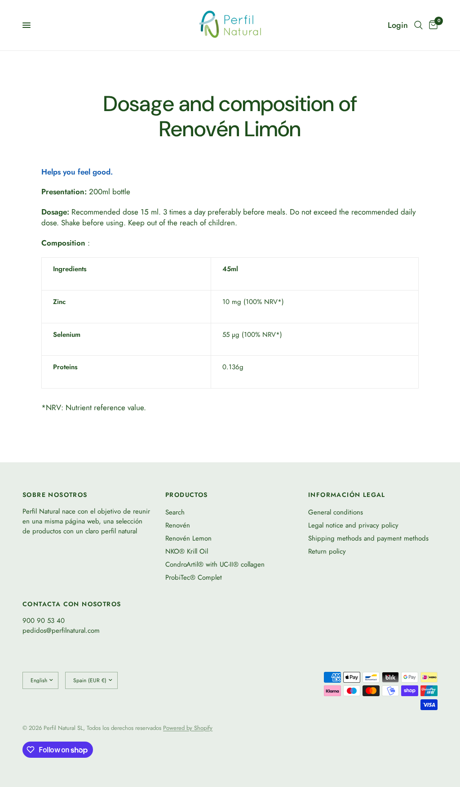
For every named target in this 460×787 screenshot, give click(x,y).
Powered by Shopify (187, 728)
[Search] (418, 25)
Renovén (177, 525)
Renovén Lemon (188, 538)
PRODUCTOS (186, 495)
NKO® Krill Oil (186, 551)
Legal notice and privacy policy (353, 525)
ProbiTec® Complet (193, 577)
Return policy (327, 551)
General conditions (335, 512)
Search (175, 512)
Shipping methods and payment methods (368, 538)
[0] (432, 25)
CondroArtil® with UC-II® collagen (215, 564)
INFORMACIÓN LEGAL (346, 495)
